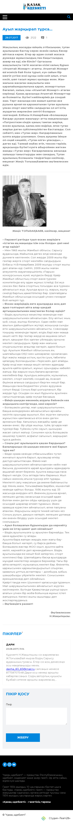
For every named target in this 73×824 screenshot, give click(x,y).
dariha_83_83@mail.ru (20, 669)
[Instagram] (9, 764)
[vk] (14, 764)
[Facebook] (5, 764)
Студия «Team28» (59, 818)
